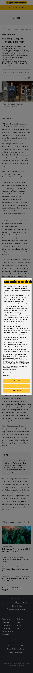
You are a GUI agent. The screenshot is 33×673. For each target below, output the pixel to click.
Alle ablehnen (16, 390)
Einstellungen (17, 380)
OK (16, 385)
